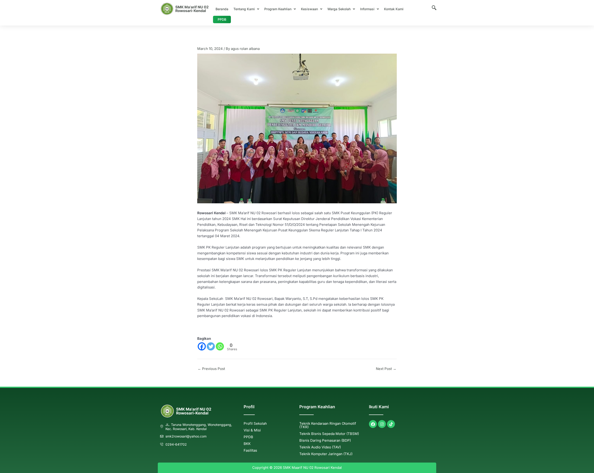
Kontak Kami (394, 9)
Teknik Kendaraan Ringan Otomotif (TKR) (327, 425)
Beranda (222, 9)
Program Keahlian (277, 9)
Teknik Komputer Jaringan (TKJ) (325, 454)
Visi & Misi (252, 430)
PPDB (222, 19)
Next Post (386, 368)
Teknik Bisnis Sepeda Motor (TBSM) (329, 433)
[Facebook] (202, 346)
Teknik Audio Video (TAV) (320, 447)
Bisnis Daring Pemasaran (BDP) (325, 440)
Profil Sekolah (255, 423)
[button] (246, 9)
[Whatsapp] (220, 346)
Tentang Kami (244, 9)
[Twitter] (211, 346)
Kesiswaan (309, 9)
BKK (247, 443)
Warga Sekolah (339, 9)
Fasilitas (250, 450)
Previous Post (211, 368)
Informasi (367, 9)
